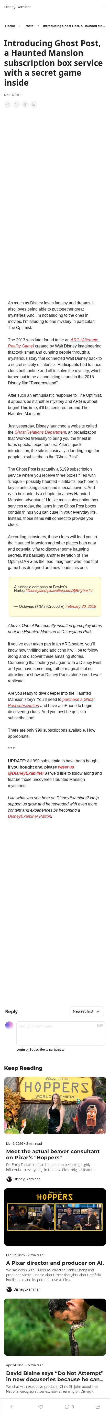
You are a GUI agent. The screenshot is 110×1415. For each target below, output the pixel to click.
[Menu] (104, 7)
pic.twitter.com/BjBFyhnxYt (69, 590)
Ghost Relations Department (40, 432)
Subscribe (37, 1050)
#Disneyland (36, 590)
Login (20, 1050)
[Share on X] (16, 104)
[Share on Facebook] (7, 104)
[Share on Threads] (25, 104)
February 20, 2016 (80, 606)
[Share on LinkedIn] (33, 104)
